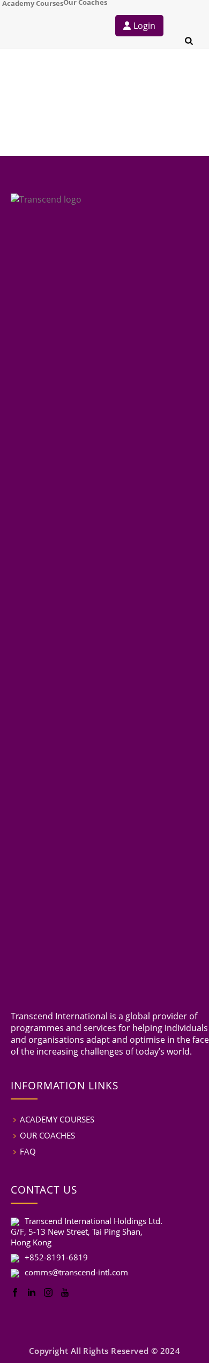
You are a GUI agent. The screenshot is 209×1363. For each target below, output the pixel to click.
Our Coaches (85, 1)
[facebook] (15, 1293)
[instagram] (48, 1293)
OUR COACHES (47, 1135)
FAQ (28, 1151)
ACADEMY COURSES (57, 1119)
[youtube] (65, 1293)
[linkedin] (31, 1293)
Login (144, 26)
